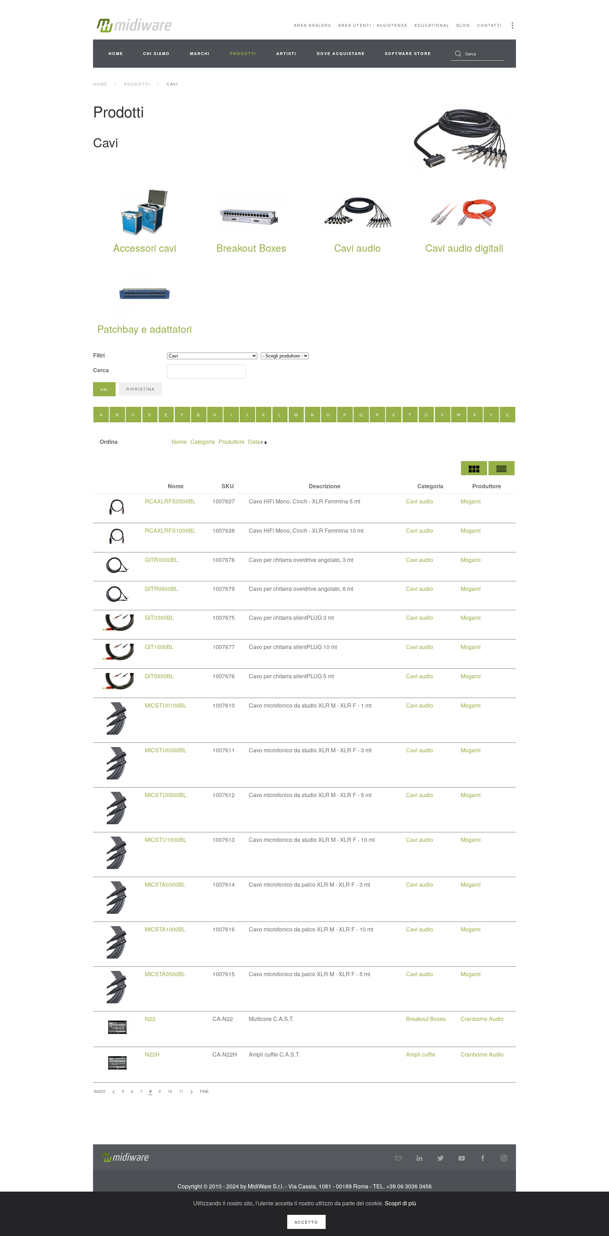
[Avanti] (191, 1091)
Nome (179, 442)
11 (181, 1091)
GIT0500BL (159, 676)
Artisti (286, 53)
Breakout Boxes (251, 247)
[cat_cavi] (461, 139)
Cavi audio (357, 247)
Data (254, 442)
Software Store (408, 53)
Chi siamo (156, 53)
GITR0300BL (161, 560)
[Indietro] (114, 1091)
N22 (150, 1019)
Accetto (306, 1222)
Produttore (232, 442)
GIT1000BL (159, 647)
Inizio (99, 1091)
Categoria (202, 442)
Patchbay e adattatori (144, 329)
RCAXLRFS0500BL (170, 501)
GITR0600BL (161, 589)
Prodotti (243, 53)
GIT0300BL (159, 617)
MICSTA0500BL (165, 974)
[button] (512, 25)
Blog (463, 25)
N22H (152, 1054)
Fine (204, 1091)
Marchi (200, 53)
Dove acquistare (341, 53)
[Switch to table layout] (501, 468)
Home (116, 53)
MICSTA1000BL (165, 929)
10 (170, 1091)
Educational (431, 25)
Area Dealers (312, 25)
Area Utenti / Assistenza (372, 25)
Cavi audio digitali (464, 247)
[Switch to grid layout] (474, 468)
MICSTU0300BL (165, 750)
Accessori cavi (144, 247)
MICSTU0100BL (165, 705)
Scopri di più (400, 1203)
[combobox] (477, 54)
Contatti (489, 25)
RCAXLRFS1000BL (170, 530)
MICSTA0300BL (165, 884)
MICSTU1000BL (165, 840)
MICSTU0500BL (165, 795)
